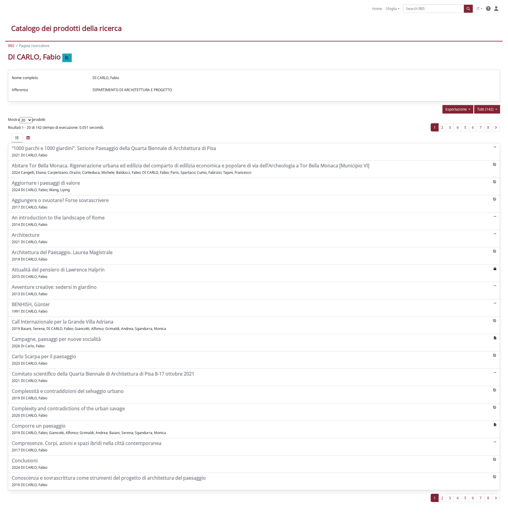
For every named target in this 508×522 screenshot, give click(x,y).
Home (377, 8)
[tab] (17, 137)
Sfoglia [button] (391, 8)
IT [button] (478, 8)
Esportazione (456, 109)
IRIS (11, 45)
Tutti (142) (485, 109)
